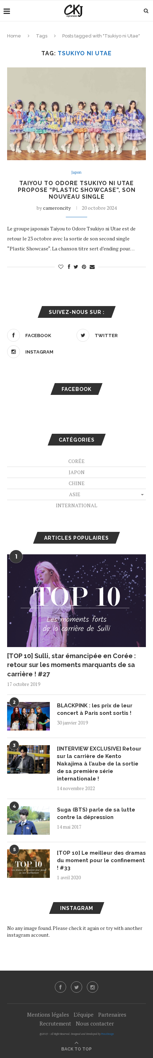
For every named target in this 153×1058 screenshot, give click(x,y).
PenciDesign (107, 1034)
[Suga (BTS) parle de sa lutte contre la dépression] (28, 820)
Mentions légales (48, 1014)
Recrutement (55, 1023)
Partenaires (112, 1014)
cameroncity (57, 207)
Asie (74, 494)
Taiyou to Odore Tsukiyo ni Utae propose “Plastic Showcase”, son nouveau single (77, 190)
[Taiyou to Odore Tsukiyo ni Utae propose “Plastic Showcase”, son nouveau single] (76, 113)
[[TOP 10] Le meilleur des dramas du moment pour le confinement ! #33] (28, 863)
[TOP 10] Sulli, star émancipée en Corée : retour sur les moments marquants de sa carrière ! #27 (71, 664)
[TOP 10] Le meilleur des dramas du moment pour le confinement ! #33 (101, 860)
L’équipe (84, 1014)
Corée (76, 461)
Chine (77, 483)
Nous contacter (95, 1023)
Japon (76, 172)
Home (14, 36)
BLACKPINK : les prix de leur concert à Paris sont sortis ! (94, 709)
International (76, 505)
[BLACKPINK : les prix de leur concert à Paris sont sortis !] (28, 716)
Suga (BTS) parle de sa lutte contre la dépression (96, 813)
